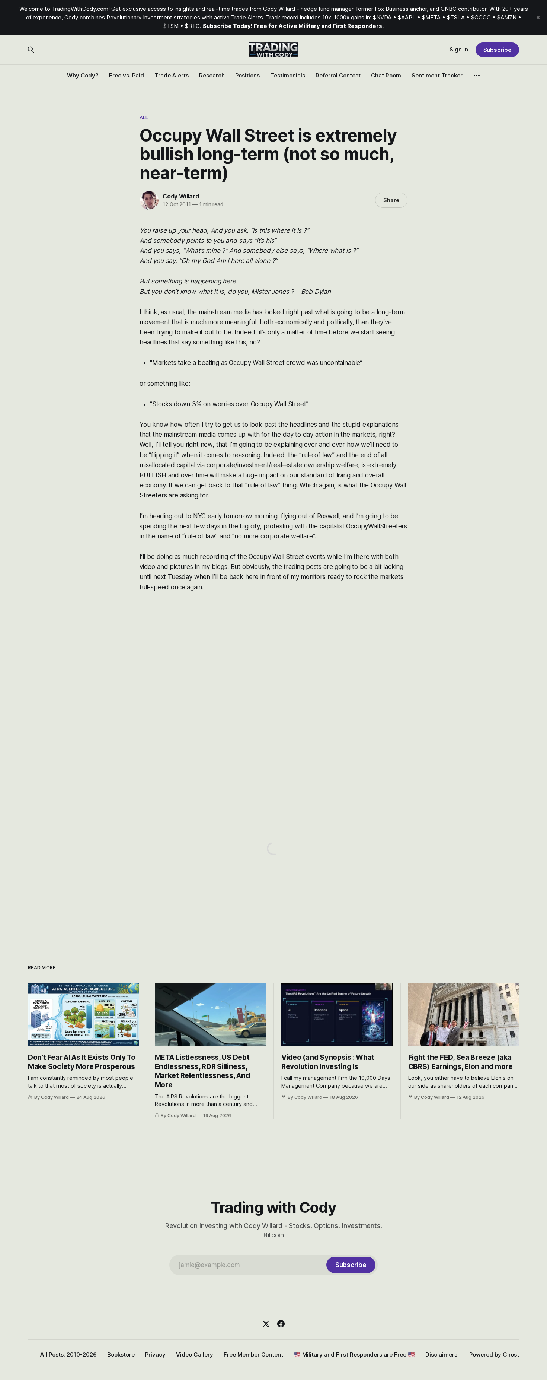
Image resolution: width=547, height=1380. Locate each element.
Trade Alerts (171, 75)
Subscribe (497, 49)
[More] (477, 76)
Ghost (511, 1354)
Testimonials (287, 75)
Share (391, 200)
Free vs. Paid (126, 75)
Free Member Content (253, 1354)
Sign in (459, 49)
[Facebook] (281, 1323)
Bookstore (121, 1354)
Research (212, 75)
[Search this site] (31, 49)
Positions (247, 75)
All (144, 117)
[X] (266, 1323)
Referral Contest (338, 75)
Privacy (155, 1354)
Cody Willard (181, 196)
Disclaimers (441, 1354)
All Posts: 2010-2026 (68, 1354)
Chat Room (386, 75)
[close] (538, 17)
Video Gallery (194, 1354)
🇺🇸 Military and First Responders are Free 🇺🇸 (354, 1354)
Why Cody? (83, 75)
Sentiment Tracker (437, 75)
